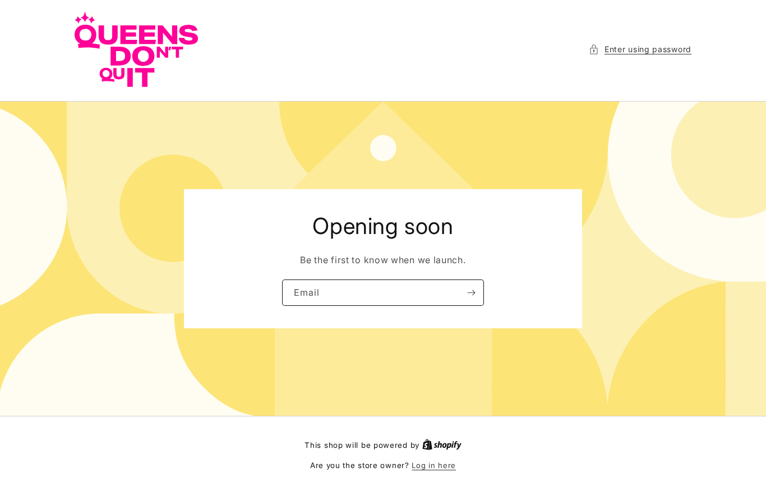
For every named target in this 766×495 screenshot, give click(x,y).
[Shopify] (442, 445)
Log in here (434, 465)
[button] (640, 49)
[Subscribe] (471, 292)
